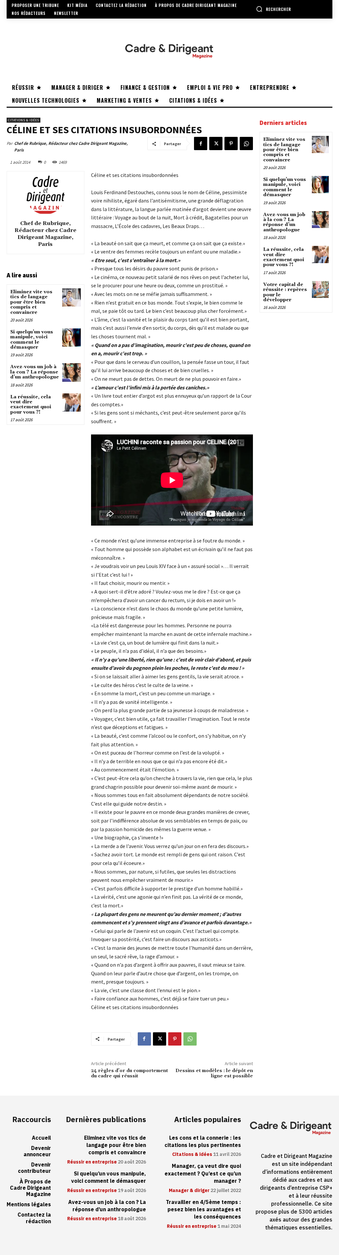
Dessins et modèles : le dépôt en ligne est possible (214, 1073)
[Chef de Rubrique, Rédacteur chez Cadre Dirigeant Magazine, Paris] (45, 194)
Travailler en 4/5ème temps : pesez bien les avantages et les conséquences (203, 1209)
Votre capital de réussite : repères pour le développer (285, 292)
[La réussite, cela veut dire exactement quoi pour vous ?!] (71, 402)
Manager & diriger (189, 1191)
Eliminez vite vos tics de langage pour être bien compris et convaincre (31, 302)
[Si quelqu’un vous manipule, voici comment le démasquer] (71, 337)
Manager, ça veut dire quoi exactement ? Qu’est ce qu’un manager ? (203, 1173)
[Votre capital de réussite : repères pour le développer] (320, 289)
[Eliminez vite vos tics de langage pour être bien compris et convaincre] (71, 297)
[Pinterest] (231, 143)
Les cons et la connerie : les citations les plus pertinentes (203, 1141)
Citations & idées (23, 120)
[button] (273, 9)
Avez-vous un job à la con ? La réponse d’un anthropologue (34, 372)
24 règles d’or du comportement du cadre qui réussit (129, 1073)
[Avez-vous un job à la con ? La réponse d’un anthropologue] (71, 372)
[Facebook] (200, 143)
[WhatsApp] (246, 143)
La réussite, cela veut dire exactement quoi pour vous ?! (30, 404)
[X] (215, 143)
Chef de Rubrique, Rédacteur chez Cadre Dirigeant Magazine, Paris (71, 147)
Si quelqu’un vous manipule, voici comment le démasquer (31, 339)
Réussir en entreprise (92, 1162)
